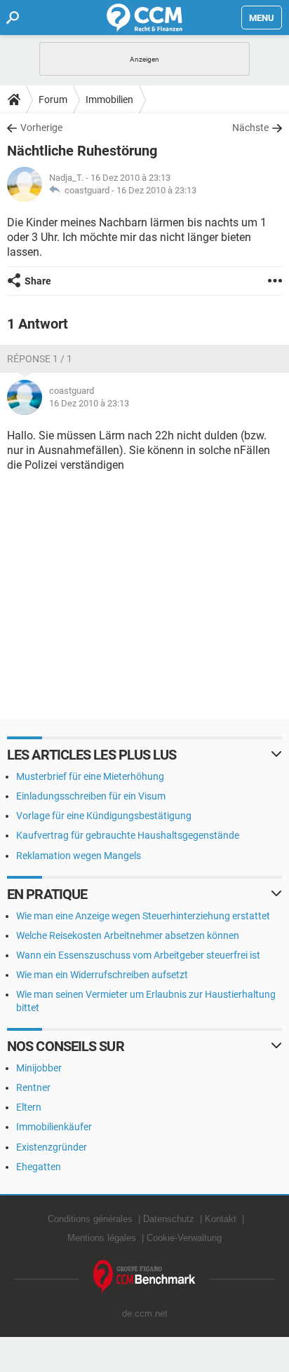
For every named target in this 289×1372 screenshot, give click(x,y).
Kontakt (220, 1219)
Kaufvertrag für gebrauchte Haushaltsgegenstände (127, 835)
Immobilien (109, 99)
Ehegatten (38, 1166)
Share (38, 281)
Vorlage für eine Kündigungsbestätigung (103, 815)
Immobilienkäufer (54, 1126)
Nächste (250, 127)
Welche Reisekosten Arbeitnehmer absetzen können (127, 935)
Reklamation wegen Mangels (78, 855)
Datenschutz (168, 1219)
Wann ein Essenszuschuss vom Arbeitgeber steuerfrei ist (138, 955)
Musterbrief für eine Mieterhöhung (90, 776)
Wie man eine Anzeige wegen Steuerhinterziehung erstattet (143, 915)
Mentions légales (101, 1238)
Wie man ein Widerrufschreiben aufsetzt (102, 974)
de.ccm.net (145, 1313)
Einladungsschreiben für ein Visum (91, 796)
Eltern (28, 1107)
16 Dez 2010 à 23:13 (156, 190)
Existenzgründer (51, 1147)
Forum (53, 99)
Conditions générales (90, 1219)
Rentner (33, 1087)
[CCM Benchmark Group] (144, 1277)
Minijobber (39, 1067)
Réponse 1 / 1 (39, 358)
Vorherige (41, 127)
